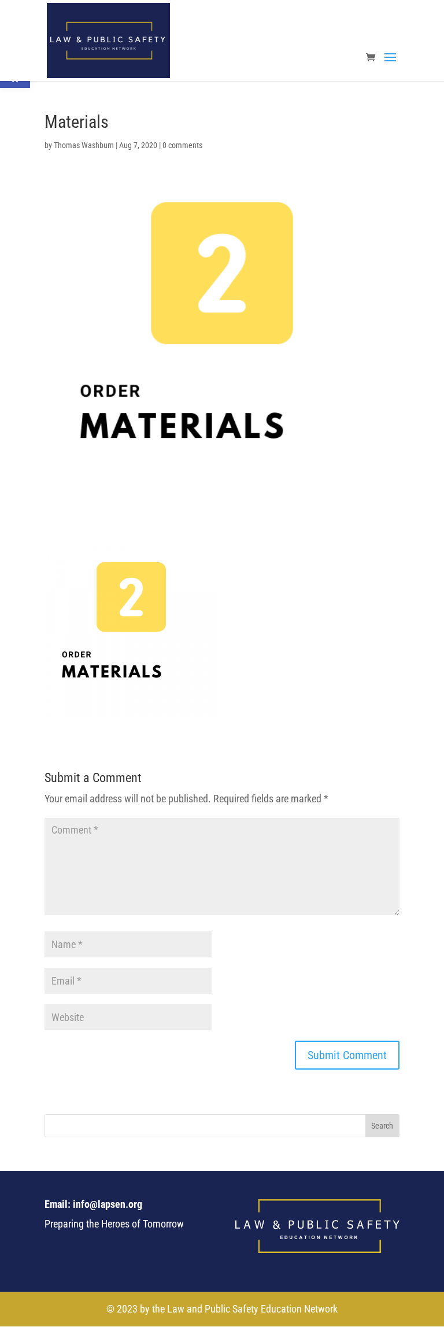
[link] (108, 40)
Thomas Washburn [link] (84, 145)
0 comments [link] (182, 145)
